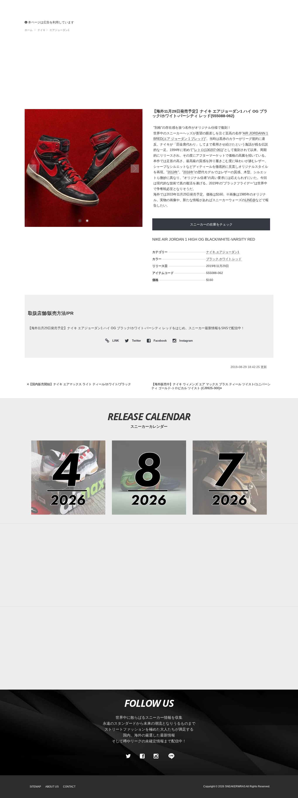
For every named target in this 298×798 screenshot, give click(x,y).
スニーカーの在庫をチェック (211, 224)
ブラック (212, 259)
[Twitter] (128, 756)
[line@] (170, 756)
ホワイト (225, 259)
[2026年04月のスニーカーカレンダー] (68, 477)
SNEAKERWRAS (235, 786)
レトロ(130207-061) (208, 150)
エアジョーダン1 (227, 252)
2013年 (173, 172)
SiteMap (35, 786)
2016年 (188, 172)
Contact (69, 786)
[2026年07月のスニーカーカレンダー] (230, 477)
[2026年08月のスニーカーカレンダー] (149, 477)
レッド (236, 259)
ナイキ (210, 252)
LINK (114, 341)
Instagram (185, 340)
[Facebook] (142, 756)
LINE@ (250, 200)
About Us (52, 786)
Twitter (136, 340)
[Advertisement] (149, 72)
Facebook (160, 340)
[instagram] (156, 756)
